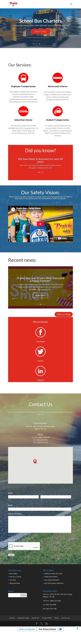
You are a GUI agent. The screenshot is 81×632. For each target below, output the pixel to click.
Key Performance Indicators (53, 583)
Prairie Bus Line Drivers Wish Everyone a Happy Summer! (40, 279)
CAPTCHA (11, 540)
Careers (12, 618)
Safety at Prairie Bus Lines (53, 574)
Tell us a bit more (15, 514)
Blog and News (15, 583)
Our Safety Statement (51, 580)
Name (11, 493)
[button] (35, 461)
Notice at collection (27, 629)
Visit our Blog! (64, 314)
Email (11, 505)
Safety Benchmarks (51, 577)
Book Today (40, 31)
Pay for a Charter (15, 577)
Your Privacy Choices (47, 629)
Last (41, 500)
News (57, 618)
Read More (40, 295)
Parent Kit (35, 618)
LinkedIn (40, 380)
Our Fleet (13, 580)
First (9, 500)
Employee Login (23, 618)
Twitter (40, 361)
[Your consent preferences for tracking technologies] (77, 628)
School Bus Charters (40, 21)
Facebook (40, 341)
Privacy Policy (47, 618)
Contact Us (65, 618)
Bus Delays (13, 574)
